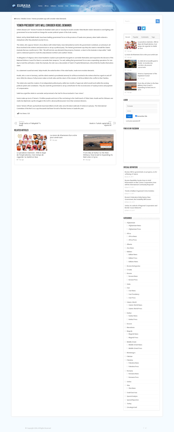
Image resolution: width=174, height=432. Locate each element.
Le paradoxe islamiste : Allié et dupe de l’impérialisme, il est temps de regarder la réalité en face (31, 155)
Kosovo (129, 324)
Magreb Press (133, 337)
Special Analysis (107, 6)
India (128, 284)
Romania (84, 6)
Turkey (129, 403)
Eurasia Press (133, 280)
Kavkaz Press (133, 319)
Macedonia (130, 327)
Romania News (134, 374)
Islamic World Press (135, 308)
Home (40, 6)
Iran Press (132, 298)
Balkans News (133, 261)
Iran (66, 6)
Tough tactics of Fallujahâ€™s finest (30, 123)
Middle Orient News (135, 345)
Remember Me (142, 116)
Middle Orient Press (135, 348)
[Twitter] (144, 28)
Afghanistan (131, 223)
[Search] (158, 21)
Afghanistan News (135, 225)
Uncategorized (132, 407)
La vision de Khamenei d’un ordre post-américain (141, 55)
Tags (153, 37)
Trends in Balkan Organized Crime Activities (139, 191)
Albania (129, 244)
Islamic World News (135, 305)
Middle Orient (75, 6)
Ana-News (130, 248)
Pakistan (129, 356)
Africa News (133, 236)
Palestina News (134, 363)
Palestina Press (134, 366)
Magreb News (133, 334)
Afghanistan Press (135, 229)
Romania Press (134, 377)
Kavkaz (129, 313)
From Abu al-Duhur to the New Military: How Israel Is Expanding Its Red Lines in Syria (98, 155)
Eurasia (60, 6)
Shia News (132, 388)
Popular (135, 37)
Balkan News (133, 254)
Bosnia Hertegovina (133, 266)
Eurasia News (133, 276)
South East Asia (95, 6)
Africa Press (133, 240)
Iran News (132, 291)
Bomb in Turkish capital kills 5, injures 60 (100, 123)
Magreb (129, 331)
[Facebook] (139, 28)
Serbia (129, 382)
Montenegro (131, 353)
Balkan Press (133, 258)
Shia (128, 385)
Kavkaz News (133, 316)
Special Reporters (133, 400)
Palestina (130, 360)
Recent (127, 37)
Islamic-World (131, 302)
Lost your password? (133, 121)
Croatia (129, 270)
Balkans (53, 6)
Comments (145, 37)
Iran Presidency (134, 294)
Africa (46, 6)
